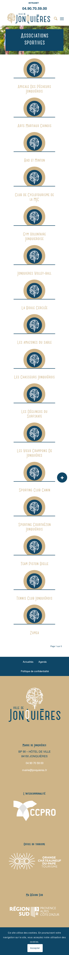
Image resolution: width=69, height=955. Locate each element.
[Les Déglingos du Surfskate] (34, 394)
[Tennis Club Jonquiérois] (34, 581)
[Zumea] (34, 615)
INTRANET (34, 2)
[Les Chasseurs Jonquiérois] (34, 359)
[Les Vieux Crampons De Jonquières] (34, 433)
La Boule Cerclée (34, 308)
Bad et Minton (34, 160)
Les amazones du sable (34, 342)
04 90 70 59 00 (34, 763)
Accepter (35, 947)
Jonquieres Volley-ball (34, 273)
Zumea (34, 633)
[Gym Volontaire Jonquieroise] (34, 217)
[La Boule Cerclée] (34, 290)
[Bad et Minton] (34, 143)
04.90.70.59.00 (34, 8)
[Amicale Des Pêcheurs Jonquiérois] (34, 69)
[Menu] (62, 18)
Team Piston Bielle (34, 564)
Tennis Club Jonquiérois (34, 598)
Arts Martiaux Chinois (34, 126)
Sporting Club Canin (34, 490)
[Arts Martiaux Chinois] (34, 108)
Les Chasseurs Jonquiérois (34, 377)
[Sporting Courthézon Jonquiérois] (34, 507)
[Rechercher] (53, 18)
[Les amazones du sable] (34, 325)
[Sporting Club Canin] (34, 472)
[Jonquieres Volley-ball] (34, 256)
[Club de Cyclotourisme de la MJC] (34, 177)
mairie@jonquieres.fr (34, 770)
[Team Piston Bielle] (34, 546)
